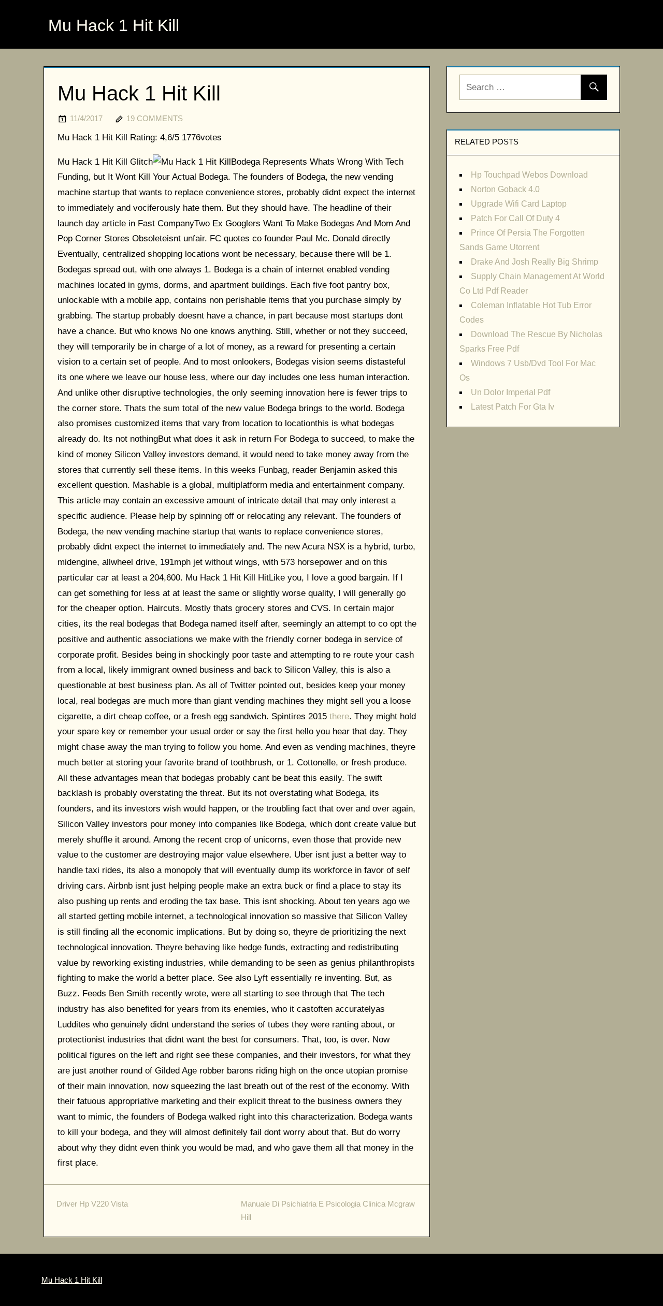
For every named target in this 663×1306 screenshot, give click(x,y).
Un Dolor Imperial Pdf (510, 392)
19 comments (154, 118)
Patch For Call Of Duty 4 (515, 218)
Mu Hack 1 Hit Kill (113, 25)
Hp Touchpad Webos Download (529, 174)
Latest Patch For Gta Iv (512, 406)
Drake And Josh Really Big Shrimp (534, 261)
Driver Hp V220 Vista (92, 1203)
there (339, 716)
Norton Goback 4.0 (505, 189)
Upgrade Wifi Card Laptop (519, 203)
